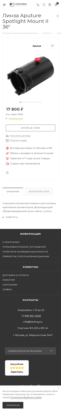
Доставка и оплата (16, 275)
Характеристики (39, 191)
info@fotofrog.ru (32, 321)
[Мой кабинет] (49, 4)
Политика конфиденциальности (25, 251)
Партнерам (10, 284)
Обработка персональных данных (26, 256)
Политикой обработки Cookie (26, 397)
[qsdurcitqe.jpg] (30, 75)
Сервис (7, 289)
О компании (11, 242)
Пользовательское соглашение (24, 247)
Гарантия (9, 280)
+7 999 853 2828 (31, 316)
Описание (12, 191)
